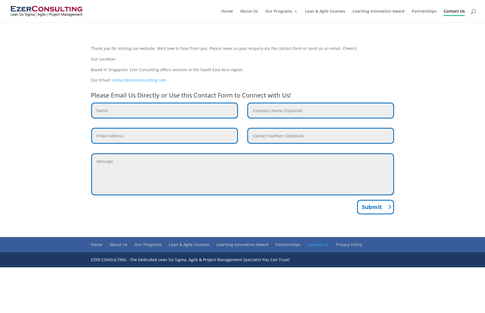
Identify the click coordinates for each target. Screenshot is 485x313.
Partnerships (424, 11)
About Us (249, 11)
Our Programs (278, 11)
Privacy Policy (349, 244)
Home (227, 11)
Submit (372, 207)
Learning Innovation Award (378, 11)
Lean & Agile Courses (325, 11)
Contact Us (454, 11)
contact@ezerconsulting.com (139, 80)
